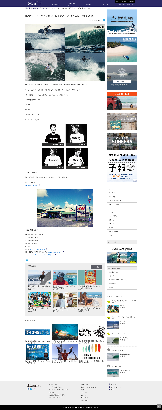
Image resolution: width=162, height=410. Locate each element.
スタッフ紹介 (84, 400)
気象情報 (83, 390)
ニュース (36, 8)
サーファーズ (84, 398)
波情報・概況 (84, 384)
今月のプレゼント (116, 387)
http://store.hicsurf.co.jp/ (54, 252)
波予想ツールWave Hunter (88, 387)
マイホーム (114, 384)
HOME (28, 8)
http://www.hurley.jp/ (31, 185)
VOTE (112, 390)
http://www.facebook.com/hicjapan (43, 255)
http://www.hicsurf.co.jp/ (37, 249)
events (45, 8)
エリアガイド (84, 392)
